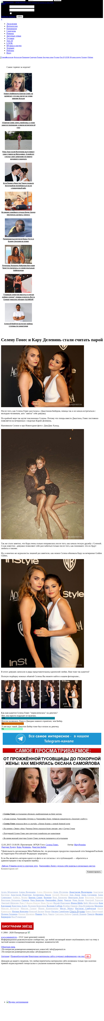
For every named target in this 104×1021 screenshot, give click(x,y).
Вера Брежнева (60, 897)
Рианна (38, 914)
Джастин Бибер (39, 847)
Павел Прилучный (94, 911)
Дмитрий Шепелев (10, 903)
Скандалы (11, 31)
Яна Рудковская (18, 917)
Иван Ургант (47, 903)
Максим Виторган (10, 908)
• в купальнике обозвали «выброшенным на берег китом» (32, 814)
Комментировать (94, 872)
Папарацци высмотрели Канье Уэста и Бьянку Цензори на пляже (18, 240)
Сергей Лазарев (79, 914)
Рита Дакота (48, 914)
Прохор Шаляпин (26, 914)
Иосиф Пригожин (61, 903)
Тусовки (10, 38)
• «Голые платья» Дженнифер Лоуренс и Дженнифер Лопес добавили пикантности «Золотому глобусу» (44, 819)
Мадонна (99, 906)
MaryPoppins (80, 845)
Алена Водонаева (27, 892)
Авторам (5, 956)
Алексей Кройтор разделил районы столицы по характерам (18, 325)
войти (19, 17)
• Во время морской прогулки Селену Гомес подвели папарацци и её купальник (35, 838)
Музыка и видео (14, 45)
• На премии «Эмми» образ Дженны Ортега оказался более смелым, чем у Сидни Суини (38, 829)
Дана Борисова (37, 900)
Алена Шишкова (44, 892)
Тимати (91, 914)
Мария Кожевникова (48, 908)
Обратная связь (8, 947)
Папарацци (11, 28)
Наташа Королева (20, 911)
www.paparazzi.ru (9, 937)
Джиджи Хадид (8, 847)
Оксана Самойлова (60, 911)
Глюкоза (25, 900)
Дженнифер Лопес (54, 900)
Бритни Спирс (36, 897)
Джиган (67, 900)
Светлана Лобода (63, 914)
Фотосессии (12, 26)
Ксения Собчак (55, 905)
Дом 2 (22, 903)
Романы (10, 33)
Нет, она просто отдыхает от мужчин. (18, 716)
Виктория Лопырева (10, 900)
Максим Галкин (29, 908)
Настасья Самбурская (85, 908)
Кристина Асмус (19, 906)
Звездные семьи (13, 36)
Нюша (48, 911)
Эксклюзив (11, 24)
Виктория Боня (76, 897)
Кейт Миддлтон (91, 903)
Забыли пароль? (8, 16)
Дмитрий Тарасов (94, 900)
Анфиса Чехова (20, 897)
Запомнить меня (19, 13)
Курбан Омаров (70, 906)
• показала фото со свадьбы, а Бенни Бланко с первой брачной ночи (36, 824)
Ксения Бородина (37, 905)
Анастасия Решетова (21, 895)
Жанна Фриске (33, 903)
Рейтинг (10, 50)
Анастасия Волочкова (80, 892)
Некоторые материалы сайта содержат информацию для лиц (59, 956)
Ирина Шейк (77, 903)
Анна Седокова (89, 895)
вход (3, 3)
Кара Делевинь (24, 847)
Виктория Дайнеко (94, 897)
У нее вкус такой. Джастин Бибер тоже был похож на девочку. (30, 726)
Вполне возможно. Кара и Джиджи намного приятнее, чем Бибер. (32, 721)
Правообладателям (19, 956)
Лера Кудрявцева (86, 906)
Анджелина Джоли (42, 895)
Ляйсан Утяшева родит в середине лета (19, 866)
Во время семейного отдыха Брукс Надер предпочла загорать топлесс (18, 213)
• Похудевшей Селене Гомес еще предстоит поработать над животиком (31, 833)
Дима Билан (78, 900)
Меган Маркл (67, 908)
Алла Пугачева (60, 892)
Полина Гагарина (9, 914)
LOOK (9, 43)
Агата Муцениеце (9, 892)
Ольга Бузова (77, 911)
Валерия (47, 897)
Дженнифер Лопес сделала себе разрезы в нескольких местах (67, 866)
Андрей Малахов (60, 895)
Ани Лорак (74, 895)
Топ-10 (9, 41)
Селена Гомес (52, 845)
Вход (8, 53)
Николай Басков (36, 911)
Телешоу (10, 48)
